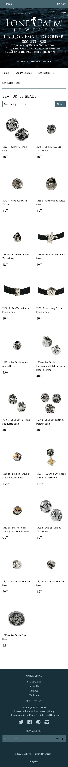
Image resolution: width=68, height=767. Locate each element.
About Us (34, 686)
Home (5, 72)
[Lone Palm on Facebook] (29, 723)
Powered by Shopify (42, 754)
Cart (63, 3)
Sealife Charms (24, 72)
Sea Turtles (44, 72)
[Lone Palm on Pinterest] (38, 723)
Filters (60, 104)
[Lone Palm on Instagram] (46, 723)
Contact (34, 690)
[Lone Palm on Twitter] (21, 723)
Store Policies (34, 681)
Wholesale (34, 695)
